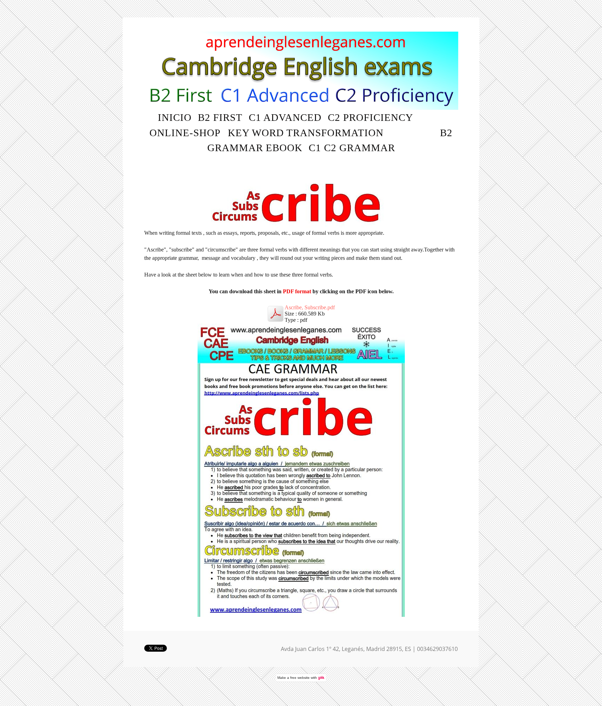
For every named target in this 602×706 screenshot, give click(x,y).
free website (300, 678)
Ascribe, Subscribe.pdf (310, 307)
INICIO (175, 117)
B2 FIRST (220, 117)
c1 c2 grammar (352, 147)
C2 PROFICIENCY (370, 117)
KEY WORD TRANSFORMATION (306, 132)
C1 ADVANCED (285, 117)
